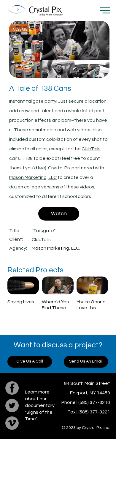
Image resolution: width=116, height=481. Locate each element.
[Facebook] (12, 388)
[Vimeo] (12, 423)
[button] (105, 10)
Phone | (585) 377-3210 (85, 402)
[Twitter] (12, 405)
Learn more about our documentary (40, 399)
